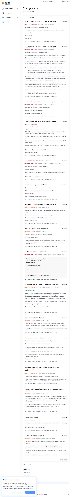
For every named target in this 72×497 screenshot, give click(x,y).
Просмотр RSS (27, 464)
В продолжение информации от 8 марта (34, 129)
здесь (25, 486)
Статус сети (28, 482)
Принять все (30, 492)
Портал (24, 11)
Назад (61, 459)
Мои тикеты (27, 472)
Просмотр (26, 17)
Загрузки (26, 480)
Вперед (65, 459)
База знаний (27, 477)
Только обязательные (17, 492)
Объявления (27, 475)
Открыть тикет (27, 485)
